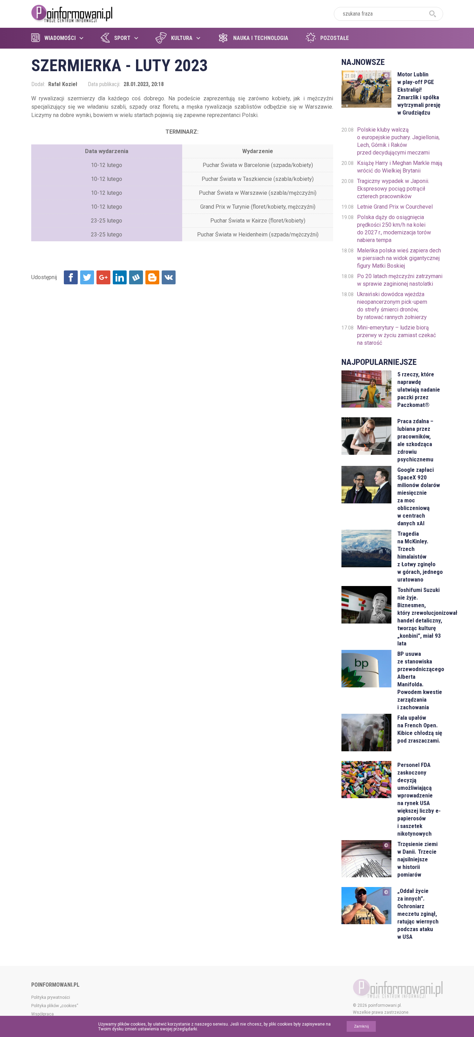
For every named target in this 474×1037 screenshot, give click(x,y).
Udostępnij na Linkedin (120, 277)
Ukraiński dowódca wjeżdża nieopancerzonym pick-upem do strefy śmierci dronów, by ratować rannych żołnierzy (392, 305)
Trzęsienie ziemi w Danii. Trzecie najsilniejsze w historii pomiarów (417, 859)
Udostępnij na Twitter (87, 277)
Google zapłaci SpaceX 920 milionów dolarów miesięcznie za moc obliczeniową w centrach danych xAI (418, 496)
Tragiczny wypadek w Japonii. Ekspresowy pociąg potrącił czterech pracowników (393, 189)
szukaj (433, 14)
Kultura (182, 38)
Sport (122, 38)
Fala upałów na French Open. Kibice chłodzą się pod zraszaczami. (419, 729)
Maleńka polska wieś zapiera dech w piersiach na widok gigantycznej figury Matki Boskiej (399, 258)
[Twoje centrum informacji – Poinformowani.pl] (72, 12)
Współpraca (42, 1014)
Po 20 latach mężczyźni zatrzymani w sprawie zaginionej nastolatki (399, 280)
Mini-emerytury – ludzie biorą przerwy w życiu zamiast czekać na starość (396, 335)
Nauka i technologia (260, 38)
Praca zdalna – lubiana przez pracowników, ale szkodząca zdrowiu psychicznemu (415, 440)
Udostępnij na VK (169, 277)
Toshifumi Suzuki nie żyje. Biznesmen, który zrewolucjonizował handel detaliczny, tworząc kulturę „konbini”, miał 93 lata (420, 616)
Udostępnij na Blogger (152, 277)
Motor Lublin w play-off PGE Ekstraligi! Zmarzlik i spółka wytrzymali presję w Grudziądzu (418, 93)
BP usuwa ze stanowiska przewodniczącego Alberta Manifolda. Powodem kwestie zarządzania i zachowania (420, 680)
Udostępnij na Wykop (136, 277)
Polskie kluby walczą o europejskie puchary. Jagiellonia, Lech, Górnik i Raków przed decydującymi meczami (398, 141)
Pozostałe (334, 38)
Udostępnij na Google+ (103, 277)
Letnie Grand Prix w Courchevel (395, 206)
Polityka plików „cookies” (54, 1005)
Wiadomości (60, 38)
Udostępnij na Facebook (71, 277)
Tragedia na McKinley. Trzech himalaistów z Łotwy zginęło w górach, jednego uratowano (420, 556)
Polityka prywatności (50, 997)
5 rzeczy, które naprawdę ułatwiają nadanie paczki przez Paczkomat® (418, 389)
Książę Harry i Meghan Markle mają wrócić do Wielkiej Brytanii (399, 167)
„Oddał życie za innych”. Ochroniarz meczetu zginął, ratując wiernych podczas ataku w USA (418, 913)
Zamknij (361, 1026)
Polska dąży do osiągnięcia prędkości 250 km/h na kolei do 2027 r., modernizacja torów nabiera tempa (394, 228)
